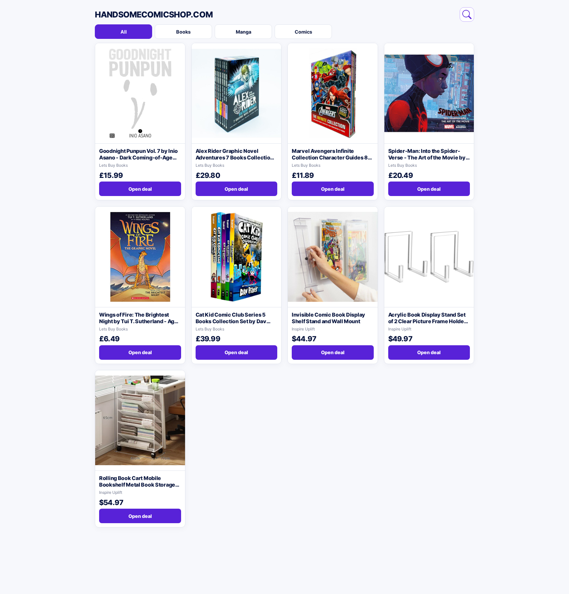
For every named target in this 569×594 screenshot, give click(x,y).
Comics (303, 32)
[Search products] (467, 14)
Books (183, 32)
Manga (243, 32)
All (124, 32)
